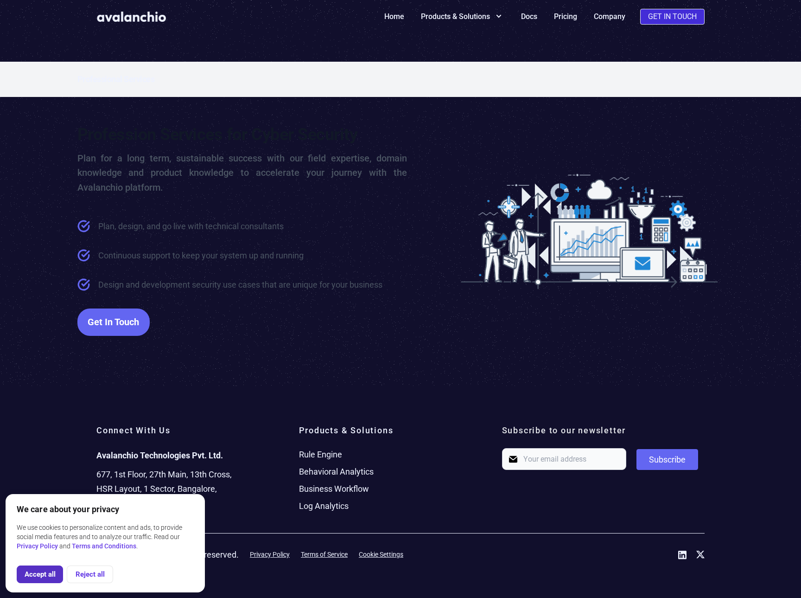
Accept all (40, 574)
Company (609, 16)
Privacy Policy (270, 554)
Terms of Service (324, 554)
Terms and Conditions (104, 546)
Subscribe (667, 459)
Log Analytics (324, 506)
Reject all (90, 574)
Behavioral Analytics (336, 471)
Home (394, 16)
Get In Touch (672, 16)
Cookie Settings (381, 554)
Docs (529, 16)
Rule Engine (320, 454)
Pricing (565, 16)
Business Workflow (334, 489)
